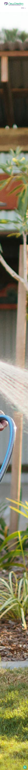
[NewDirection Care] (14, 4)
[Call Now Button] (25, 767)
